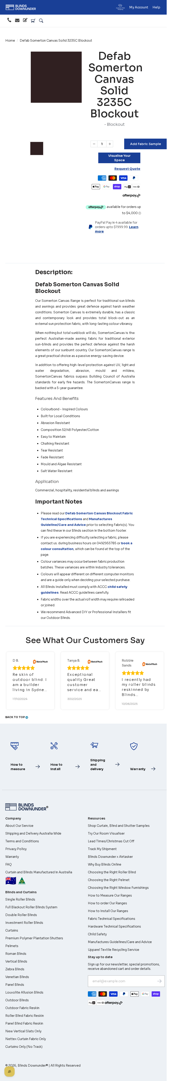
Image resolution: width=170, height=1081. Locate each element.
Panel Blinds (14, 985)
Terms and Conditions (22, 841)
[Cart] (33, 20)
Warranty (12, 857)
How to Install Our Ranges (108, 911)
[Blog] (25, 21)
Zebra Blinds (14, 969)
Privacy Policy (16, 849)
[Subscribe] (159, 981)
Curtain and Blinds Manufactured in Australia (38, 878)
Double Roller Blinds (21, 915)
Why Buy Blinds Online (104, 864)
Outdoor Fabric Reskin (22, 1008)
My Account (138, 7)
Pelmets (11, 946)
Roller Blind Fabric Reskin (24, 1016)
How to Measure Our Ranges (110, 895)
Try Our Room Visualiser (106, 833)
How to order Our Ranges (107, 903)
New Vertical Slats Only (23, 1031)
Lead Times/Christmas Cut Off (111, 841)
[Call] (9, 21)
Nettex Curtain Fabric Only (25, 1039)
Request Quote (127, 169)
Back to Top (15, 717)
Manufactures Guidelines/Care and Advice (120, 942)
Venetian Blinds (17, 977)
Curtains (11, 930)
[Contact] (17, 20)
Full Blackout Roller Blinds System (31, 907)
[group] (37, 148)
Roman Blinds (15, 954)
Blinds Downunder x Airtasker (110, 857)
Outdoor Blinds (17, 1000)
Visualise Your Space (119, 158)
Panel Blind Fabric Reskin (24, 1023)
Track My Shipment (102, 849)
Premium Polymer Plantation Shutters (34, 938)
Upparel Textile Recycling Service (113, 950)
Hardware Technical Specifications (114, 926)
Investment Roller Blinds (24, 923)
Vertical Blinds (16, 961)
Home (10, 41)
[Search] (41, 20)
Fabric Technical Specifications (111, 919)
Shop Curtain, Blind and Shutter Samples (119, 826)
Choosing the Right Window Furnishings (118, 888)
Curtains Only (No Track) (23, 1047)
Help (156, 7)
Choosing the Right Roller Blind (112, 872)
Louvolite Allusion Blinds (24, 992)
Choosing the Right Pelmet (108, 880)
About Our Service (19, 826)
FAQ (8, 864)
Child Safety (97, 934)
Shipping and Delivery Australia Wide (33, 833)
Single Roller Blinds (20, 899)
